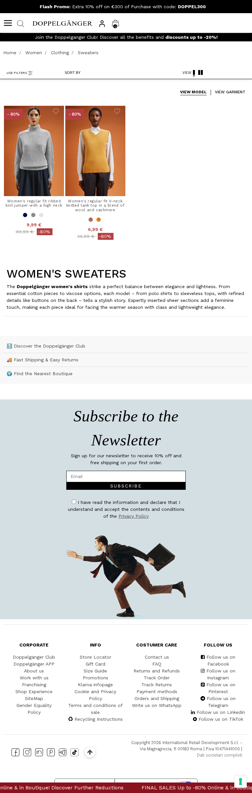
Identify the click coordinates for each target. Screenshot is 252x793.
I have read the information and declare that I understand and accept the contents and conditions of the (191, 424)
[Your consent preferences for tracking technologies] (240, 781)
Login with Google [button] (192, 467)
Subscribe (222, 404)
